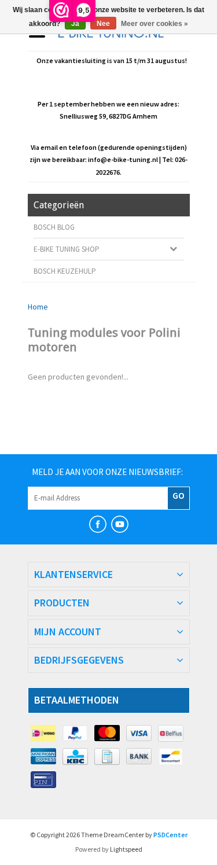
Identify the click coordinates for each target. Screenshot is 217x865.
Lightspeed (126, 849)
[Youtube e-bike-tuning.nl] (119, 524)
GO (178, 495)
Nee (103, 24)
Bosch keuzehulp (65, 271)
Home (38, 306)
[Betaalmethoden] (44, 733)
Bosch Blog (54, 227)
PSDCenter (170, 834)
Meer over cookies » (154, 24)
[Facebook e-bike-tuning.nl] (97, 524)
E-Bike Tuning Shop (67, 249)
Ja (75, 24)
